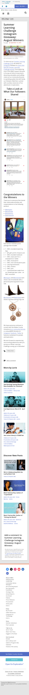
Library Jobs (9, 603)
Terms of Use (9, 671)
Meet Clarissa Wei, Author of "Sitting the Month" (13, 516)
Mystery (6, 499)
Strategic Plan (10, 592)
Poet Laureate (10, 625)
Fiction (17, 497)
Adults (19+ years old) (9, 388)
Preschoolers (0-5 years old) (11, 417)
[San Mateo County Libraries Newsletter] (7, 573)
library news (10, 351)
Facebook (13, 333)
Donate (8, 639)
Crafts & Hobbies (8, 390)
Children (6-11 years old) (10, 415)
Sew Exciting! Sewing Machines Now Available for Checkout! (14, 385)
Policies (8, 598)
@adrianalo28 (9, 215)
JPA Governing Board (12, 586)
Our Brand (9, 596)
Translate (7, 3)
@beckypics (8, 210)
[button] (2, 6)
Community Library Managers (11, 583)
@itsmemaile (9, 212)
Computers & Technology (9, 615)
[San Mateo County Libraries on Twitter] (11, 569)
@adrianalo (17, 297)
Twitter (19, 333)
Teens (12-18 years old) (9, 419)
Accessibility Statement (14, 673)
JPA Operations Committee (10, 589)
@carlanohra (9, 213)
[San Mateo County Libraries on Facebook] (7, 569)
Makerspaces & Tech (9, 445)
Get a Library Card (11, 641)
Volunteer (8, 644)
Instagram (7, 65)
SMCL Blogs (5, 19)
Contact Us (14, 659)
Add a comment (11, 360)
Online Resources (11, 612)
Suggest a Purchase (11, 633)
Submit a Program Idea (12, 643)
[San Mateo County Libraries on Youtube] (19, 569)
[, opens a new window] (14, 665)
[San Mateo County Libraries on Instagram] (15, 569)
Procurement (9, 602)
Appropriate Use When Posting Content (13, 554)
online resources (8, 392)
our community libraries (18, 329)
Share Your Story (10, 632)
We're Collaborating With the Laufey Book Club (13, 473)
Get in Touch (9, 630)
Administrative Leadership (10, 580)
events (18, 419)
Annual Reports (10, 594)
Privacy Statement (18, 671)
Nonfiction (18, 519)
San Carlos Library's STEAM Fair (14, 435)
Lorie (11, 19)
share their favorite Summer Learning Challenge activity (14, 67)
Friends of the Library (12, 646)
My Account (9, 610)
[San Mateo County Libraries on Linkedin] (23, 569)
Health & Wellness (8, 523)
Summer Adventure (11, 623)
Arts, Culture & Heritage (10, 442)
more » (8, 605)
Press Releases (10, 600)
